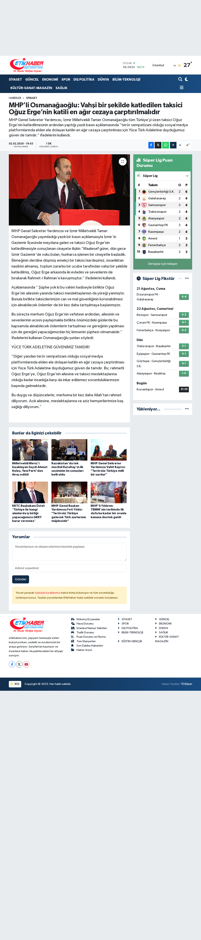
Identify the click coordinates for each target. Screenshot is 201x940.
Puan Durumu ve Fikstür (91, 636)
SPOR (65, 79)
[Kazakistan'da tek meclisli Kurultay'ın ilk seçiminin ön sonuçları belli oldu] (69, 450)
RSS (16, 683)
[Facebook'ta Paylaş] (151, 145)
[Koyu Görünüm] (186, 79)
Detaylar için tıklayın (162, 264)
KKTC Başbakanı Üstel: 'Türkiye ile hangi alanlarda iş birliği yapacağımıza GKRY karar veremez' (28, 513)
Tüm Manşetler (86, 641)
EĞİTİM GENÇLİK (132, 641)
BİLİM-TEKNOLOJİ (126, 79)
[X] (19, 664)
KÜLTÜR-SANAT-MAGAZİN (31, 88)
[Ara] (180, 79)
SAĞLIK (61, 88)
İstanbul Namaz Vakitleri (92, 628)
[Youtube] (26, 664)
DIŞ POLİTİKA (83, 79)
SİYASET (15, 79)
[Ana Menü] (181, 88)
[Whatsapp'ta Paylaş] (165, 145)
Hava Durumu (85, 623)
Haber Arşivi (84, 649)
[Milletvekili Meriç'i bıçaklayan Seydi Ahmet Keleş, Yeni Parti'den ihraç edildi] (30, 450)
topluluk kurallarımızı (48, 592)
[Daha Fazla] (173, 145)
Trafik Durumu (85, 632)
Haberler (15, 98)
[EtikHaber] (27, 65)
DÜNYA (103, 79)
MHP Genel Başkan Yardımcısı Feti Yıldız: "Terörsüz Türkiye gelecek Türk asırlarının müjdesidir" (68, 513)
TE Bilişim (186, 683)
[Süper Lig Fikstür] (187, 278)
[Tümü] (187, 409)
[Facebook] (12, 664)
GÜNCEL (32, 79)
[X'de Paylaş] (158, 145)
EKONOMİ (50, 79)
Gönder (20, 579)
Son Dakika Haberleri (90, 645)
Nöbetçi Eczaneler (88, 619)
